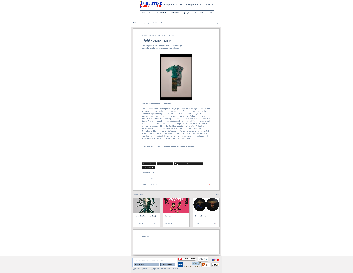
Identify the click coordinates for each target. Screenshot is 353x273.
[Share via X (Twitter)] (148, 178)
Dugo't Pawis (200, 216)
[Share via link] (152, 178)
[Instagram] (215, 260)
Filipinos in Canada (149, 164)
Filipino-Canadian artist (165, 164)
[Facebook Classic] (213, 260)
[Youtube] (218, 260)
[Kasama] (176, 205)
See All (217, 194)
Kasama (168, 216)
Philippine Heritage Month (182, 164)
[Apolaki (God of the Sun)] (146, 205)
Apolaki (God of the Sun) (146, 216)
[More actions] (209, 35)
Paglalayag (145, 23)
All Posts (136, 23)
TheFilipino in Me (148, 167)
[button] (217, 23)
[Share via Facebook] (143, 178)
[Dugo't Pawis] (206, 205)
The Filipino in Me (157, 23)
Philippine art (197, 164)
